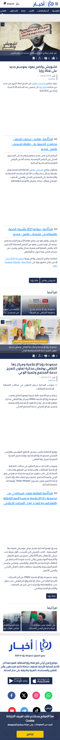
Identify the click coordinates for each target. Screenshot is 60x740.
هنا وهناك (51, 79)
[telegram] (24, 711)
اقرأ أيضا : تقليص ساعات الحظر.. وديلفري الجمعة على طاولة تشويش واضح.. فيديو (34, 144)
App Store (26, 262)
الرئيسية (55, 11)
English (10, 4)
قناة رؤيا (43, 87)
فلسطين (14, 11)
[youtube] (12, 711)
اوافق (30, 734)
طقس (3, 11)
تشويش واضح (39, 83)
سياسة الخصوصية (16, 724)
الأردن (31, 11)
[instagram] (36, 695)
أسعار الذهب (43, 11)
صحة (23, 11)
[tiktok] (36, 711)
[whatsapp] (48, 695)
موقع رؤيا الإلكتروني (14, 258)
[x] (24, 695)
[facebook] (11, 695)
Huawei (8, 262)
